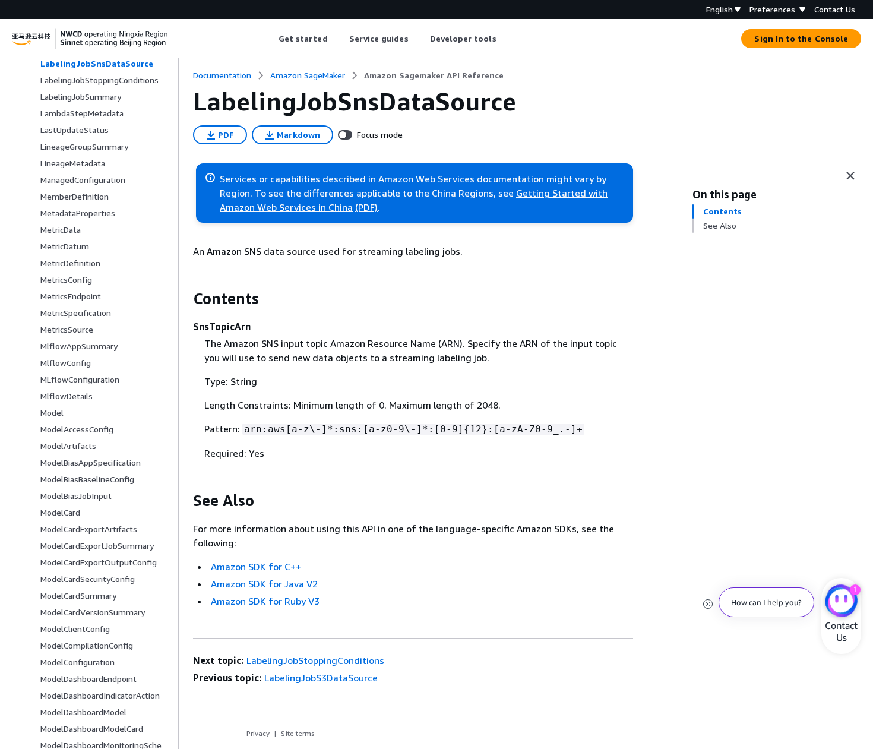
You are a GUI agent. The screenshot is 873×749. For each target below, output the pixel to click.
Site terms (298, 733)
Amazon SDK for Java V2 (264, 584)
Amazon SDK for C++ (256, 567)
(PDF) (366, 207)
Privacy (258, 733)
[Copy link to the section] (183, 299)
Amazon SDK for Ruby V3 (265, 601)
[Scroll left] (269, 38)
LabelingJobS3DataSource (321, 678)
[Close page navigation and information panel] (850, 175)
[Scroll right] (505, 38)
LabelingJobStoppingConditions (315, 660)
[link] (434, 75)
